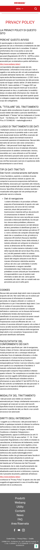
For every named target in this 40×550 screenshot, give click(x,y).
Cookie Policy (11, 539)
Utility (20, 506)
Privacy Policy (22, 539)
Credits (31, 539)
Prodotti (20, 498)
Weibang (20, 502)
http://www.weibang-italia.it (10, 64)
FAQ (20, 519)
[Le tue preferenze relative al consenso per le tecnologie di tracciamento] (36, 546)
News (20, 515)
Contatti (20, 511)
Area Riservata (20, 523)
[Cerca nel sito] (35, 8)
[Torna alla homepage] (20, 3)
